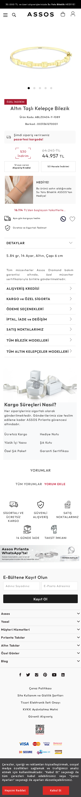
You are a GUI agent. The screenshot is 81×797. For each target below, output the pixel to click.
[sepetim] (63, 14)
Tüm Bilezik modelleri (27, 340)
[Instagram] (36, 675)
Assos (5, 614)
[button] (29, 88)
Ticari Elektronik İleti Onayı (40, 702)
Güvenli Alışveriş (40, 716)
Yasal (5, 622)
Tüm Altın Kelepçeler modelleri (37, 351)
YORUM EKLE (54, 484)
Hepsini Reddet (15, 790)
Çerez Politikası (40, 688)
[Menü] (5, 15)
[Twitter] (28, 675)
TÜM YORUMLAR (29, 484)
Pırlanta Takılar (13, 637)
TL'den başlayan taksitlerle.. (40, 210)
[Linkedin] (63, 675)
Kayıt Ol (40, 599)
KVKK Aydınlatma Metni (40, 709)
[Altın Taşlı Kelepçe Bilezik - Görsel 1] (40, 57)
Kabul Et (56, 790)
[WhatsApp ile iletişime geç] (63, 219)
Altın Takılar (10, 645)
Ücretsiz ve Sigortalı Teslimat (30, 227)
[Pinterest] (45, 675)
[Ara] (14, 15)
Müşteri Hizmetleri (15, 629)
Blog (4, 661)
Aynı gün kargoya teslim (26, 218)
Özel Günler (10, 653)
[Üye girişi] (73, 14)
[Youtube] (54, 675)
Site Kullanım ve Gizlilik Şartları (40, 695)
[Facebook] (20, 675)
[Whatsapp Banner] (40, 553)
